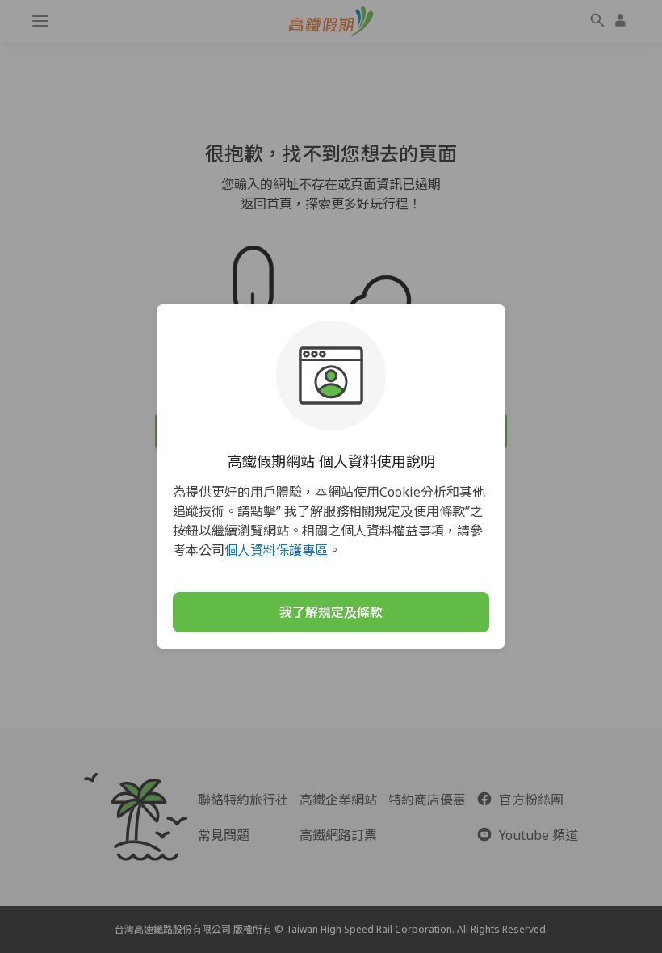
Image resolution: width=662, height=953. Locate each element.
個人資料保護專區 (276, 550)
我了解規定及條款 (331, 612)
